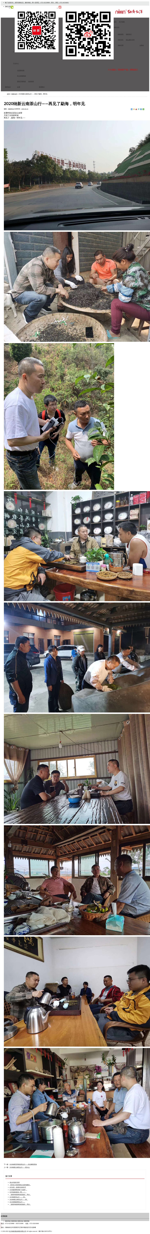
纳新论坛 (20, 1221)
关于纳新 (122, 22)
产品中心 (16, 63)
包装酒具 (31, 81)
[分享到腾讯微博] (139, 109)
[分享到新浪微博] (136, 109)
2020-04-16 (24, 109)
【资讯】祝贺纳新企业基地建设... (20, 1185)
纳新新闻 (120, 34)
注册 (9, 6)
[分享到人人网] (141, 109)
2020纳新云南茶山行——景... (19, 1199)
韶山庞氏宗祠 (130, 40)
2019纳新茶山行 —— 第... (18, 1197)
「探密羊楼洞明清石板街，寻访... (20, 1194)
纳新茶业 (11, 109)
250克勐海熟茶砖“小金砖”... (18, 1190)
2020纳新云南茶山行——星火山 (20, 1167)
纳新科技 (14, 1221)
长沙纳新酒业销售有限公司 (17, 1231)
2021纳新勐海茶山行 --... (17, 1202)
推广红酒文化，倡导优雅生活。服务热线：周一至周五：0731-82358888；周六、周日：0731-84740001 (37, 2)
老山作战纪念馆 (15, 1182)
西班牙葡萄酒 (21, 81)
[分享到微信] (143, 109)
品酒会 (142, 45)
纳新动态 (116, 27)
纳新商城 (26, 1221)
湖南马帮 (120, 45)
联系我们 (42, 87)
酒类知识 (8, 87)
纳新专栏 (120, 40)
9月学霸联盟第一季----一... (18, 1192)
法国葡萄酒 (20, 70)
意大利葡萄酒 (21, 76)
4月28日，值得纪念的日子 (18, 1187)
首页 (115, 22)
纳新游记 (129, 34)
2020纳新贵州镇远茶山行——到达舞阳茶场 (23, 1164)
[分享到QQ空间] (134, 109)
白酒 (18, 87)
